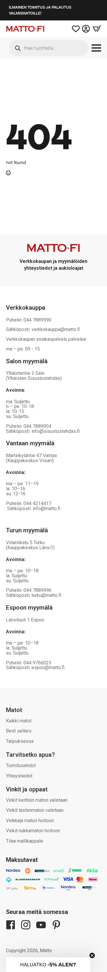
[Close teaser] (92, 955)
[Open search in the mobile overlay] (49, 48)
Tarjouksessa (20, 741)
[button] (48, 964)
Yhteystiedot (19, 776)
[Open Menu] (96, 48)
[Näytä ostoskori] (95, 29)
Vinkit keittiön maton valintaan (36, 800)
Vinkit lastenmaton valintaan (35, 810)
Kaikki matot (19, 721)
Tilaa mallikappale (24, 841)
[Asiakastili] (86, 29)
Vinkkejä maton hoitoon (30, 820)
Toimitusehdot (21, 765)
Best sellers (19, 731)
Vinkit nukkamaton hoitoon (33, 830)
